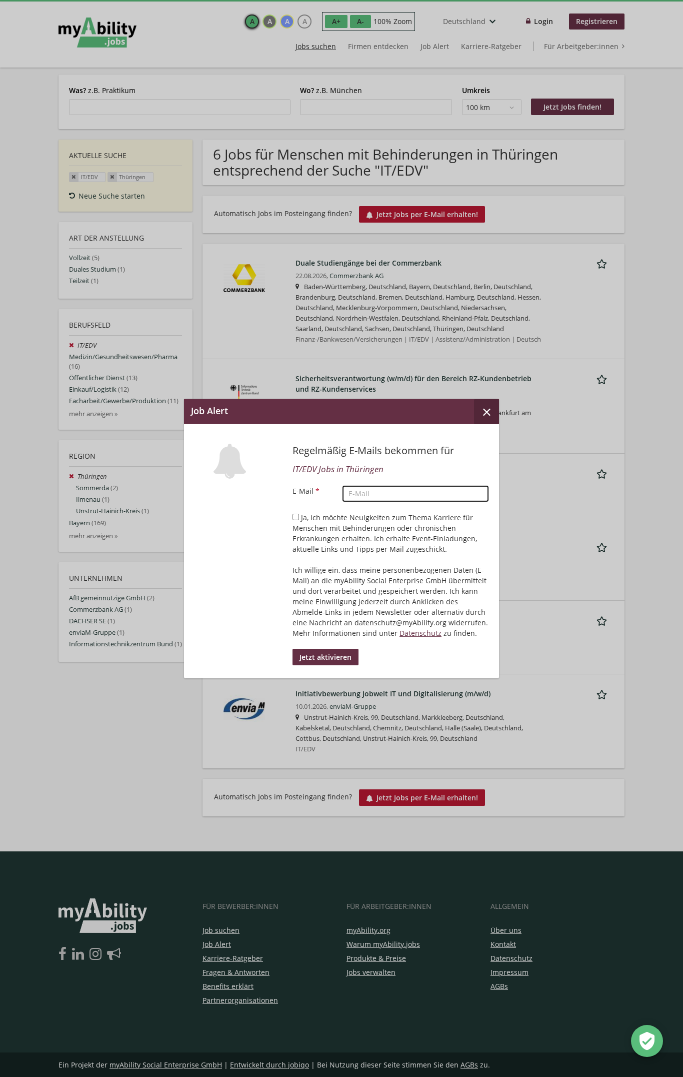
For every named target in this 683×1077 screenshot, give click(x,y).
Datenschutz (421, 633)
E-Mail (306, 491)
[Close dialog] (486, 411)
